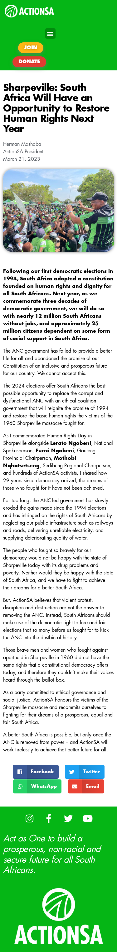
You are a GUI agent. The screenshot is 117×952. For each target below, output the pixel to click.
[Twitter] (68, 818)
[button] (50, 33)
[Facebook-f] (49, 818)
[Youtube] (87, 818)
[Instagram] (29, 818)
